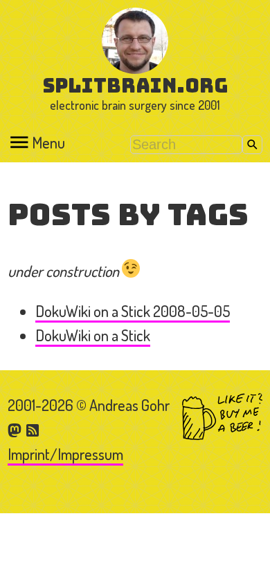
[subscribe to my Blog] (33, 429)
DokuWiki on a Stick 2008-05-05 (132, 311)
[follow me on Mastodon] (17, 429)
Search (252, 144)
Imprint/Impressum (65, 453)
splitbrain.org (135, 85)
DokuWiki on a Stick (92, 335)
